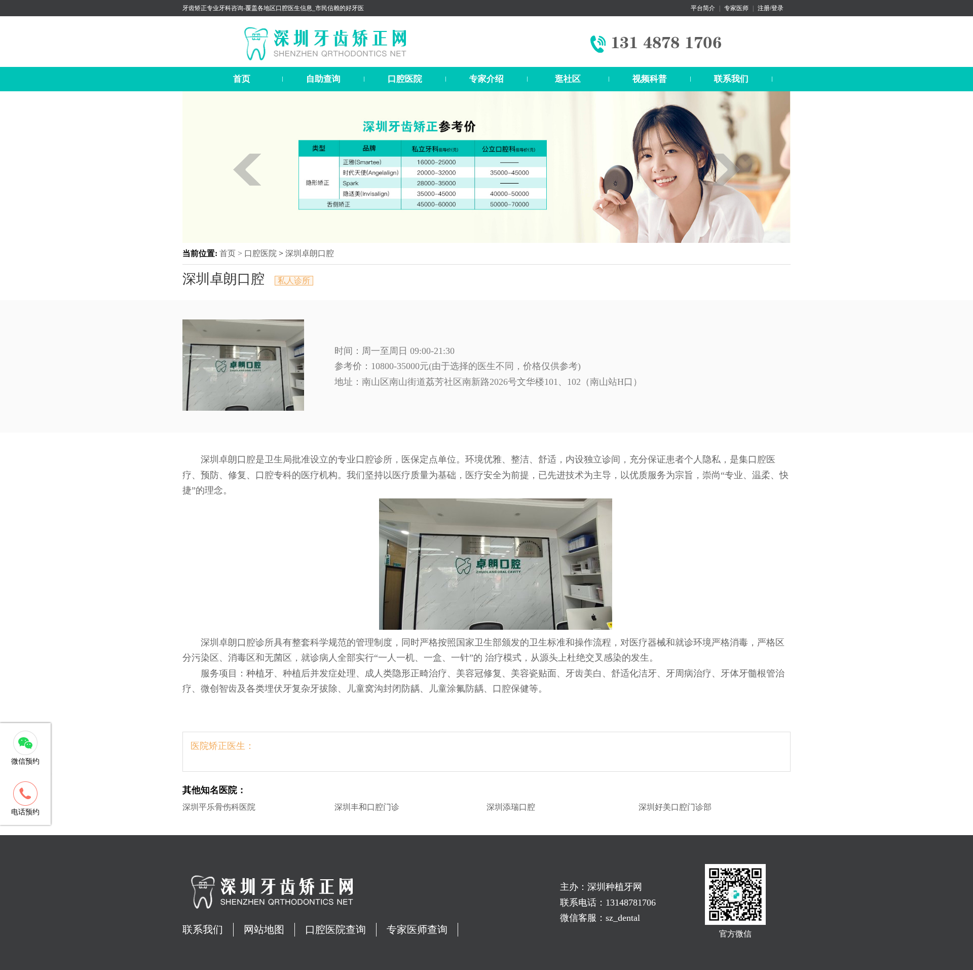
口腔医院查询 (335, 929)
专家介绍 (486, 79)
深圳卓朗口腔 (309, 253)
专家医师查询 (417, 929)
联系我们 (731, 79)
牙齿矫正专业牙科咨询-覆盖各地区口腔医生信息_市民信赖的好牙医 (273, 8)
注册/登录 (770, 8)
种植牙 (260, 673)
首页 (241, 79)
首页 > (231, 253)
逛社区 (568, 79)
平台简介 (703, 8)
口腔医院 (405, 79)
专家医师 (736, 8)
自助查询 (323, 79)
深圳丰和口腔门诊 (366, 807)
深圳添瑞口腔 (510, 807)
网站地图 (264, 929)
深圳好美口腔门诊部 (675, 807)
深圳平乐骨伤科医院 (218, 807)
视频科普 (649, 79)
